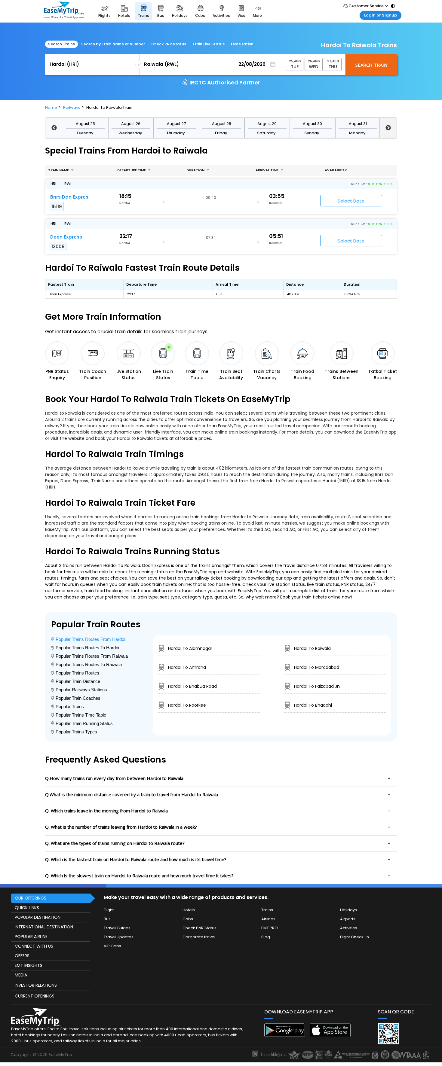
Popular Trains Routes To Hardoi (87, 647)
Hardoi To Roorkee (187, 705)
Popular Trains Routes (77, 672)
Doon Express (66, 237)
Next (388, 128)
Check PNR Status (168, 44)
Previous (54, 128)
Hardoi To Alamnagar (190, 648)
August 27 (176, 123)
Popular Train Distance (78, 681)
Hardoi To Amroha (187, 667)
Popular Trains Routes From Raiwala (92, 656)
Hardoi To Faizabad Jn (317, 686)
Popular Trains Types (76, 731)
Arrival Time (267, 170)
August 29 (267, 123)
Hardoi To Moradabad (316, 667)
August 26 (130, 123)
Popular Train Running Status (84, 723)
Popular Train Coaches (78, 698)
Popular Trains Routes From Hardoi (90, 639)
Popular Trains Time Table (81, 714)
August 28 (221, 123)
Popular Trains (70, 706)
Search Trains (61, 44)
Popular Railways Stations (81, 689)
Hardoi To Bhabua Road (192, 686)
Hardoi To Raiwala (312, 648)
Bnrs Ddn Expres (69, 197)
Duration (195, 170)
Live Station (242, 44)
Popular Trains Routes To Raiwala (89, 664)
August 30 (312, 123)
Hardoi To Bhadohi (313, 705)
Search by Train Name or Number (113, 44)
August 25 (85, 123)
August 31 (358, 123)
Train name (59, 170)
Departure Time (132, 170)
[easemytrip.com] (64, 11)
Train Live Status (208, 44)
